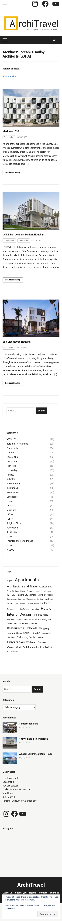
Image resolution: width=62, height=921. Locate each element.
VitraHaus (8, 793)
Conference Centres (16, 599)
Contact (43, 892)
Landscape (12, 497)
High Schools (24, 609)
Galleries (45, 603)
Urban (10, 545)
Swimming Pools (26, 637)
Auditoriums (45, 586)
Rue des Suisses (10, 785)
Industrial (11, 479)
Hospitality (12, 470)
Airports (10, 581)
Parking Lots (45, 619)
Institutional (12, 488)
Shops (19, 633)
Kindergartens (40, 614)
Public (10, 518)
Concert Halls (45, 594)
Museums (11, 510)
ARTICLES (11, 439)
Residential (8, 137)
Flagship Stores (33, 603)
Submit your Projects (25, 892)
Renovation (12, 527)
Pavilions (17, 623)
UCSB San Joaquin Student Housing (23, 234)
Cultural (10, 452)
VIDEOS (10, 549)
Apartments (27, 580)
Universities (16, 642)
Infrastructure (13, 483)
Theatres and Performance (20, 541)
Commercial (12, 448)
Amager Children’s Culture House (35, 754)
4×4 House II (9, 797)
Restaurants (15, 628)
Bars (9, 591)
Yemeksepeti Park (28, 723)
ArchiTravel (31, 885)
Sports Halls (46, 633)
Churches (39, 591)
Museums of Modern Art (17, 619)
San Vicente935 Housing (17, 341)
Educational (9, 240)
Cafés (22, 591)
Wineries (10, 647)
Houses (10, 474)
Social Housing (31, 633)
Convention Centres (34, 599)
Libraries (11, 505)
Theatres (40, 637)
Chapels (30, 591)
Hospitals (35, 609)
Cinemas (47, 591)
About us (7, 892)
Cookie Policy (10, 908)
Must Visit (34, 619)
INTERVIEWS (13, 492)
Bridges (15, 591)
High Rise (11, 466)
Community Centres (26, 595)
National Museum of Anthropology (20, 801)
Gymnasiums (12, 609)
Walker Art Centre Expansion (17, 789)
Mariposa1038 (11, 131)
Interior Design (19, 614)
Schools (32, 628)
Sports (10, 536)
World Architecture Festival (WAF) (34, 647)
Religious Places (14, 523)
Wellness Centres (36, 642)
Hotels (46, 608)
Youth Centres (12, 651)
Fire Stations (20, 603)
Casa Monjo (8, 782)
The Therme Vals (11, 778)
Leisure (10, 501)
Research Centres (29, 623)
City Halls (11, 595)
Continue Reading (12, 172)
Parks (9, 623)
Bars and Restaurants (17, 443)
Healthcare (12, 461)
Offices (10, 514)
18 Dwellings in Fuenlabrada (33, 739)
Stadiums (11, 637)
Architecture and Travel (22, 586)
